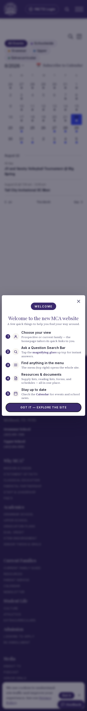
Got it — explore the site (43, 407)
